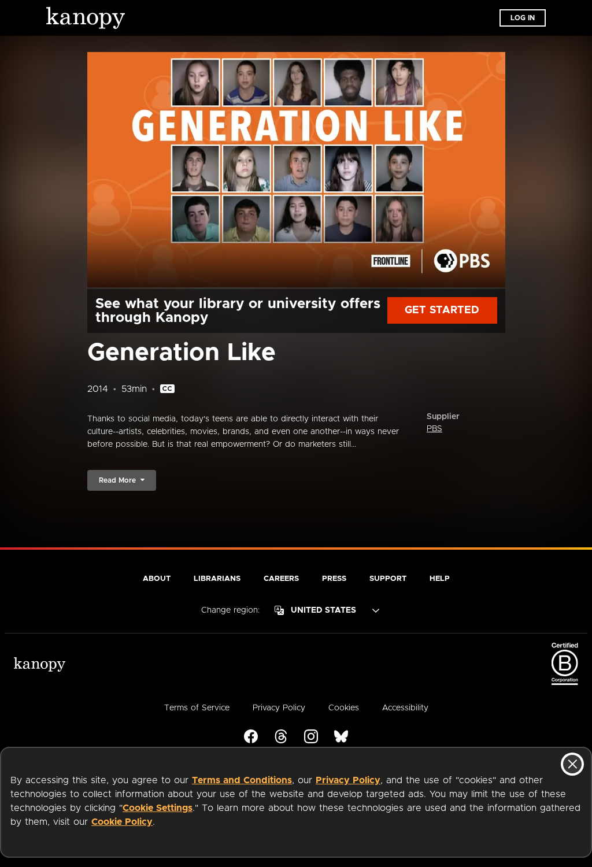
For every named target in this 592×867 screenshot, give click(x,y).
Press (334, 579)
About (157, 579)
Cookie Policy (122, 822)
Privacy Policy (348, 780)
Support (387, 579)
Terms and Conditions (242, 780)
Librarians (217, 579)
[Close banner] (572, 764)
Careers (281, 579)
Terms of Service (197, 708)
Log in (522, 17)
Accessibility (405, 708)
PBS (434, 429)
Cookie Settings (158, 808)
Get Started (442, 310)
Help (440, 579)
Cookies (343, 708)
